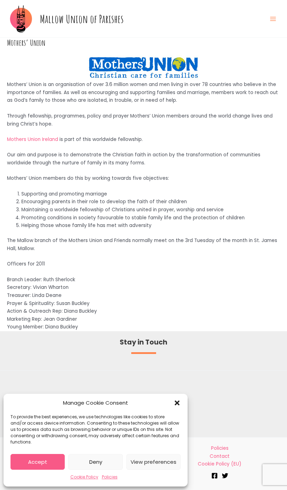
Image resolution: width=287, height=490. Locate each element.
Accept (37, 462)
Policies (110, 477)
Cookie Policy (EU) (219, 464)
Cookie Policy (84, 477)
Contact (220, 456)
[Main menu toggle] (273, 19)
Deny (95, 462)
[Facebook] (214, 476)
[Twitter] (225, 476)
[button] (177, 402)
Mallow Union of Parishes (82, 19)
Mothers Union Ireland (32, 139)
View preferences (153, 462)
